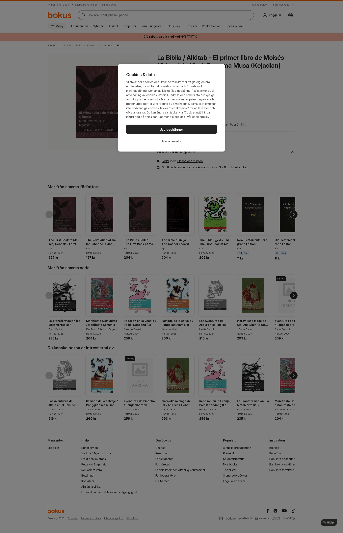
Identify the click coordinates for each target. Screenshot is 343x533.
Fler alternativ (171, 141)
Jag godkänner (171, 130)
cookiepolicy (200, 116)
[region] (171, 108)
